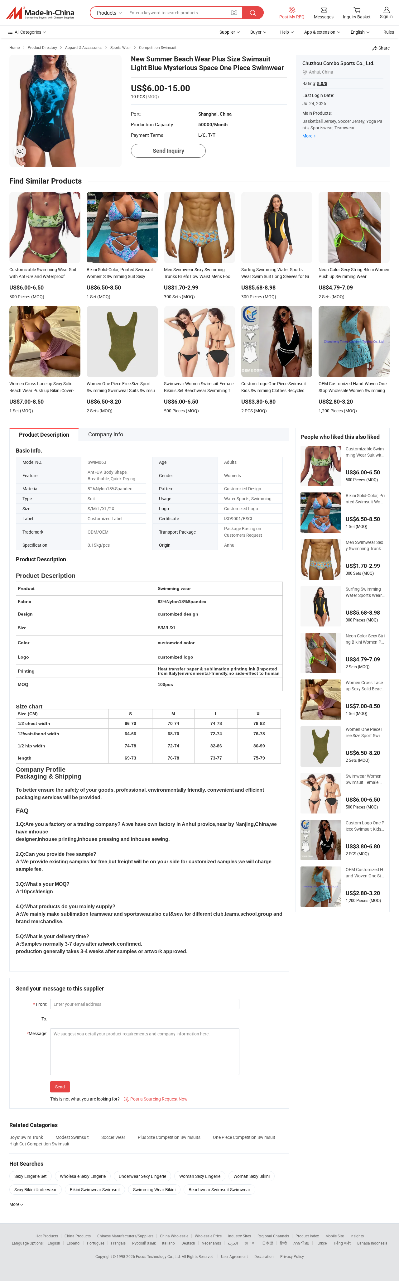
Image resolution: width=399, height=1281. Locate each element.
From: (40, 1004)
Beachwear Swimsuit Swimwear (219, 1189)
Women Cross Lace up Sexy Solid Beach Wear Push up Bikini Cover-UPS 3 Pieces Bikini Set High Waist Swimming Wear (365, 685)
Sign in (386, 16)
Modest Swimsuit (72, 1137)
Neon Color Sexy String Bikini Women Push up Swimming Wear (365, 639)
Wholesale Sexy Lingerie (83, 1176)
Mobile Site (334, 1235)
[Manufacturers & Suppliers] (40, 12)
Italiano (168, 1242)
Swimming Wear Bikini (154, 1189)
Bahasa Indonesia (372, 1242)
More (307, 136)
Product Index (307, 1235)
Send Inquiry (168, 150)
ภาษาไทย (301, 1242)
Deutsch (188, 1242)
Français (118, 1242)
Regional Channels (273, 1235)
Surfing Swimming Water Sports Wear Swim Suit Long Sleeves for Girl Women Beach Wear (365, 592)
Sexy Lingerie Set (30, 1176)
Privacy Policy (292, 1256)
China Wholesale (174, 1235)
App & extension (319, 32)
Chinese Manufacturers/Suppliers (125, 1235)
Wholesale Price (208, 1235)
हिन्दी (283, 1242)
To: (44, 1019)
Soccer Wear (113, 1137)
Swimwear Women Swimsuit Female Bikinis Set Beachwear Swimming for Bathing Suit (365, 779)
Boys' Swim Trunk (26, 1137)
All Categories (28, 32)
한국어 (250, 1242)
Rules (388, 32)
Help (284, 32)
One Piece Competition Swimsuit (244, 1137)
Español (73, 1242)
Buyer (256, 32)
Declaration (264, 1256)
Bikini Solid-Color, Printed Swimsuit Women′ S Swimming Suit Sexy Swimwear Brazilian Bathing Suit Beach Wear (365, 498)
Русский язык (144, 1242)
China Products (78, 1235)
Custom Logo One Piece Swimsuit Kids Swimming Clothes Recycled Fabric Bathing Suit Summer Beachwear (365, 826)
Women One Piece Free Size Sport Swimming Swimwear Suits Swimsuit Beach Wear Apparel (365, 732)
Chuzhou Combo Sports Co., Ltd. (338, 63)
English (54, 1242)
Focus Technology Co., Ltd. (159, 1256)
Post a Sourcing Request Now (156, 1099)
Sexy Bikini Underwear (35, 1189)
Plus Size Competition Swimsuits (169, 1137)
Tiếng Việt (342, 1242)
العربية (233, 1242)
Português (95, 1242)
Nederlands (211, 1242)
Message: (37, 1033)
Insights (357, 1235)
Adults (230, 462)
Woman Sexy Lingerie (199, 1176)
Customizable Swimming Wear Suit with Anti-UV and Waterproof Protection (365, 452)
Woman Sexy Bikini (251, 1176)
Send (60, 1087)
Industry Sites (239, 1235)
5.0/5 (322, 83)
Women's (232, 475)
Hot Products (47, 1235)
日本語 (267, 1242)
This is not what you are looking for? (85, 1099)
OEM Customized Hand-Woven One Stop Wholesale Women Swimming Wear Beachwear (365, 872)
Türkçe (321, 1242)
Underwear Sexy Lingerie (142, 1176)
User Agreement (234, 1256)
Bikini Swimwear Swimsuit (95, 1189)
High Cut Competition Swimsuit (39, 1144)
